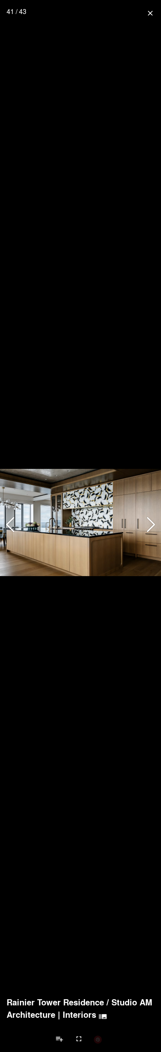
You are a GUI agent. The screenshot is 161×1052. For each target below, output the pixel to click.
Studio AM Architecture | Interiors (79, 1008)
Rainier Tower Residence (55, 1002)
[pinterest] (98, 1039)
